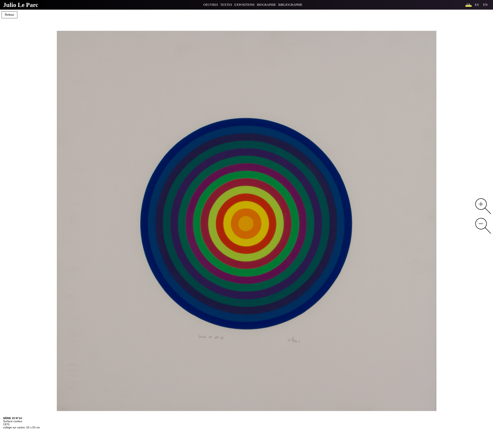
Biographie (266, 4)
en (485, 4)
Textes (226, 4)
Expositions (244, 4)
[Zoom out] (483, 226)
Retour (9, 14)
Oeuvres (210, 4)
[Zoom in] (483, 206)
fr (468, 4)
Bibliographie (290, 4)
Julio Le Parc (20, 4)
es (477, 4)
